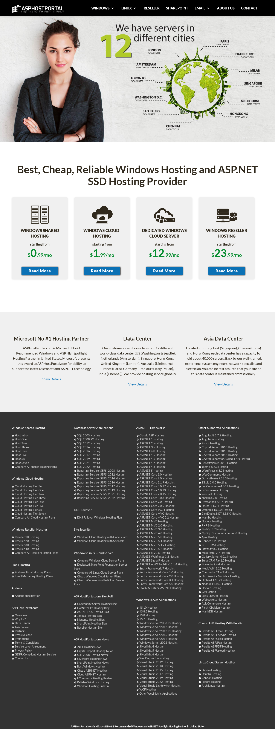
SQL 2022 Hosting (88, 466)
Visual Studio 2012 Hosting (156, 662)
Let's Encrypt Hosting (215, 595)
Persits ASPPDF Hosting (217, 646)
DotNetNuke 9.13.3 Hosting (219, 478)
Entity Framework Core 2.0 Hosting (161, 576)
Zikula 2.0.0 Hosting (214, 482)
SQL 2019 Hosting (88, 458)
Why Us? (20, 619)
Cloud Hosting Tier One (29, 490)
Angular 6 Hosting (213, 439)
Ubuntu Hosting (211, 674)
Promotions (22, 638)
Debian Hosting (211, 670)
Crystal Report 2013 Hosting (220, 451)
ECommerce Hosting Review (94, 678)
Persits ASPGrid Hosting (217, 638)
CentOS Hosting (212, 678)
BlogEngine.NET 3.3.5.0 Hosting (221, 513)
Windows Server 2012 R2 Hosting (160, 631)
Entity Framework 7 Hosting (156, 568)
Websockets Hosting (214, 599)
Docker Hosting (211, 588)
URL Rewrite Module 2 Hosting (221, 576)
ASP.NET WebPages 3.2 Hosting (159, 556)
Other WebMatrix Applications (158, 693)
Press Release (23, 635)
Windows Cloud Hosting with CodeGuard (102, 537)
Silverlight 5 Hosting (151, 650)
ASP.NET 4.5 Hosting (152, 455)
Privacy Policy (23, 650)
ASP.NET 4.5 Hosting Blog (93, 612)
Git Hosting (209, 592)
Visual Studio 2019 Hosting (156, 678)
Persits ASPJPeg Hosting (217, 642)
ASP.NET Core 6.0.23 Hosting (157, 490)
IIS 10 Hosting (148, 607)
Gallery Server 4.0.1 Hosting (219, 556)
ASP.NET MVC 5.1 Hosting (156, 541)
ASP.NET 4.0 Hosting (152, 451)
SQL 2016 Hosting (88, 451)
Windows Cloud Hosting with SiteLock (100, 541)
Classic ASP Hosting (151, 435)
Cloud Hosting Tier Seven (30, 513)
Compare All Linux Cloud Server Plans (100, 572)
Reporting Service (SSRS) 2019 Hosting (101, 490)
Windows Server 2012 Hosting (158, 627)
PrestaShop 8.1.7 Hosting (217, 501)
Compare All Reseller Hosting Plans (36, 552)
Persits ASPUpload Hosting (218, 650)
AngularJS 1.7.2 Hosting (217, 435)
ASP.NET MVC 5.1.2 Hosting (157, 545)
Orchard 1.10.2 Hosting (216, 580)
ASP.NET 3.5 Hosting (152, 447)
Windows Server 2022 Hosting (158, 642)
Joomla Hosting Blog (89, 615)
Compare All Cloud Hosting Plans (35, 517)
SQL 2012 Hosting (88, 443)
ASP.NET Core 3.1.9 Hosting (156, 482)
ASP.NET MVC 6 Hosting (154, 552)
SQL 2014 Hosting (88, 447)
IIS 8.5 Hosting (148, 611)
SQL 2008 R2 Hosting (90, 439)
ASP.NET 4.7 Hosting (152, 463)
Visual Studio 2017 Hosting (156, 674)
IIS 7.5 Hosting (148, 619)
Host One (21, 439)
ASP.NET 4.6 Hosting (152, 458)
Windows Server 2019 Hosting (158, 638)
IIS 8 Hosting (147, 615)
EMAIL (200, 8)
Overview (21, 615)
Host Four (21, 451)
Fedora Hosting (211, 681)
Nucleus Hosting (212, 521)
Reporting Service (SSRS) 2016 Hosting (101, 482)
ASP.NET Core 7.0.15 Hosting (157, 494)
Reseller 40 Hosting (27, 549)
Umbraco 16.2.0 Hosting (217, 509)
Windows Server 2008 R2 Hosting (160, 623)
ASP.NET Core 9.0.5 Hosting (156, 506)
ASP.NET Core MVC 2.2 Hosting (159, 517)
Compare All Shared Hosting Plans (36, 466)
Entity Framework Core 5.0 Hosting (161, 584)
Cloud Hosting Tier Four (29, 501)
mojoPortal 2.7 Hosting (216, 552)
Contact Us (22, 658)
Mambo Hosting (212, 517)
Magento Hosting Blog (91, 619)
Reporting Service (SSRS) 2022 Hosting (101, 498)
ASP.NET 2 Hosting (151, 443)
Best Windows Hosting (91, 666)
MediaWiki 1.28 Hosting (217, 568)
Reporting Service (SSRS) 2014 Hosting (101, 478)
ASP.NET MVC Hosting (153, 521)
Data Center (22, 623)
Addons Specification (27, 595)
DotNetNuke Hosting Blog (93, 608)
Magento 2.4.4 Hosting (216, 564)
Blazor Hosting (211, 443)
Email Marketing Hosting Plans (34, 576)
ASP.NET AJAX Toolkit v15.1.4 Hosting (163, 564)
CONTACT (249, 8)
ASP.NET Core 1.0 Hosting (155, 474)
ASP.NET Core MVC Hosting (156, 513)
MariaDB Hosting (212, 611)
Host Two (21, 443)
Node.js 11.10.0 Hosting (217, 584)
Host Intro (21, 435)
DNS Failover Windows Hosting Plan (99, 517)
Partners (20, 631)
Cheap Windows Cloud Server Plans (99, 576)
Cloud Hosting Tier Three (30, 498)
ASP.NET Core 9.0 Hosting (155, 501)
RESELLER (152, 8)
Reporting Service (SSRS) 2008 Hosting (101, 470)
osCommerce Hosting (215, 490)
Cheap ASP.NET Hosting (92, 670)
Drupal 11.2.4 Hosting (215, 506)
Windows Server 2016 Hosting (158, 635)
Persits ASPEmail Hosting (217, 631)
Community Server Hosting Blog (97, 604)
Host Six (20, 458)
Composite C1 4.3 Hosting (218, 572)
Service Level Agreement (30, 646)
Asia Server (22, 627)
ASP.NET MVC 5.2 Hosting (156, 549)
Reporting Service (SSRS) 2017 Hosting (101, 486)
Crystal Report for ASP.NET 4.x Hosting (226, 458)
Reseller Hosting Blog (90, 627)
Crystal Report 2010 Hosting (220, 447)
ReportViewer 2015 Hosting (219, 463)
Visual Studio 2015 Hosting (156, 670)
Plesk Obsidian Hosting (216, 607)
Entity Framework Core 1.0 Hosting (161, 572)
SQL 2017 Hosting (88, 455)
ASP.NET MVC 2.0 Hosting (156, 525)
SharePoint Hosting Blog (92, 623)
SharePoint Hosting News (93, 662)
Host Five (21, 455)
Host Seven (22, 463)
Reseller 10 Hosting (27, 537)
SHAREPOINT (177, 8)
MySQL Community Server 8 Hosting (225, 533)
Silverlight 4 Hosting (151, 646)
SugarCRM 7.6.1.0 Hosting (218, 560)
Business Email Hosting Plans (33, 572)
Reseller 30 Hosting (27, 545)
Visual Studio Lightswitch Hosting (159, 685)
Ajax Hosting (210, 537)
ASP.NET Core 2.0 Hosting (155, 478)
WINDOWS (100, 8)
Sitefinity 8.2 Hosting (215, 549)
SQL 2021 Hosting (88, 463)
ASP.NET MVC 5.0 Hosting (156, 537)
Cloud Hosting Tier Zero (29, 486)
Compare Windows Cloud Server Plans (100, 560)
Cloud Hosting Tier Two (29, 494)
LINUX (126, 8)
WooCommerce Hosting (216, 474)
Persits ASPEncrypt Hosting (219, 635)
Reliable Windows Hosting (93, 682)
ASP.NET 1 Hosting (151, 439)
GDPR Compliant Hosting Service (35, 654)
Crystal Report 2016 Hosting (220, 455)
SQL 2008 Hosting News (92, 655)
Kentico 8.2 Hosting (214, 541)
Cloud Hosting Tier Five (29, 506)
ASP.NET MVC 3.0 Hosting (156, 529)
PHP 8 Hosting (211, 525)
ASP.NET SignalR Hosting (154, 560)
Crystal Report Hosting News (95, 651)
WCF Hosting (147, 689)
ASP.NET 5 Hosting (151, 470)
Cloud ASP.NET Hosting (91, 674)
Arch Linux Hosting (213, 685)
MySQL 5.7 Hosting (214, 529)
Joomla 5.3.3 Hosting (215, 466)
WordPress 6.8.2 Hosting (217, 470)
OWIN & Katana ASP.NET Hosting (160, 588)
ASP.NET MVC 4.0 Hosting (156, 533)
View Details (51, 379)
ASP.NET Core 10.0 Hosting (156, 509)
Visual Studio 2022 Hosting (156, 681)
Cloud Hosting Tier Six (28, 509)
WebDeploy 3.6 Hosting (154, 658)
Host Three (22, 447)
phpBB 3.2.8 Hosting (214, 498)
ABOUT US (226, 8)
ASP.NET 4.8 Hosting (152, 466)
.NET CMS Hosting (213, 545)
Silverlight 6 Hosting (151, 654)
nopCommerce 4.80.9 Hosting (220, 486)
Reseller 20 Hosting (27, 541)
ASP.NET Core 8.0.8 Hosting (156, 498)
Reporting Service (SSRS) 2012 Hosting (101, 474)
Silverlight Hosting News (92, 658)
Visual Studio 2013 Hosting (156, 666)
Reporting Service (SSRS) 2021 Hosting (101, 494)
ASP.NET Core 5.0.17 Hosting (157, 486)
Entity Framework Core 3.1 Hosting (161, 580)
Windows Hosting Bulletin (93, 686)
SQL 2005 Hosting (88, 435)
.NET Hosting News (89, 647)
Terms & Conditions (27, 642)
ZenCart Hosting (212, 494)
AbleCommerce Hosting (216, 603)
